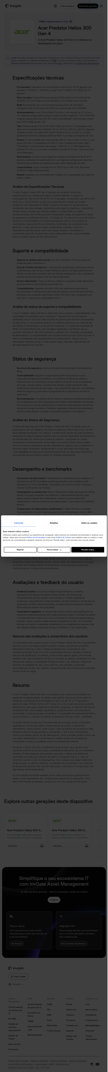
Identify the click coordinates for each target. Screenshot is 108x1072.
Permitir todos (87, 550)
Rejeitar (20, 550)
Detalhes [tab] (54, 523)
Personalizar (52, 550)
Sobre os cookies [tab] (89, 523)
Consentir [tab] (18, 523)
